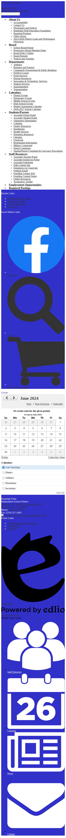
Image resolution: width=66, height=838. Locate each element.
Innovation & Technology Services (30, 81)
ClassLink (18, 140)
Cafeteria (18, 123)
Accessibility (13, 526)
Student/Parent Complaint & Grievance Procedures (38, 151)
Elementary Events (23, 98)
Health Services (21, 131)
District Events (21, 95)
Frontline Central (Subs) (25, 176)
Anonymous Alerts (16, 201)
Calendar (11, 528)
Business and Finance (24, 67)
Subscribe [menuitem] (58, 404)
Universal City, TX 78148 (21, 505)
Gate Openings (12, 467)
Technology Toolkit (23, 181)
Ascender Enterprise (23, 162)
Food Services (20, 75)
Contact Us (19, 25)
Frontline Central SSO (24, 173)
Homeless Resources (24, 134)
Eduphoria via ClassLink (26, 168)
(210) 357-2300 (16, 510)
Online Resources (22, 179)
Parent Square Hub (16, 204)
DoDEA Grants (21, 73)
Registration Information (25, 142)
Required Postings (22, 33)
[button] (14, 19)
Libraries (18, 137)
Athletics (18, 64)
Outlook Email (21, 170)
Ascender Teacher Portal (25, 157)
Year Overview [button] (42, 404)
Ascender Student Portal (25, 118)
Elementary (10, 483)
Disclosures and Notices (25, 28)
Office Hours (20, 36)
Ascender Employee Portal (26, 159)
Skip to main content (11, 2)
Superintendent (21, 86)
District (8, 472)
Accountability (21, 22)
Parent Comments (22, 148)
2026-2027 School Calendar (27, 109)
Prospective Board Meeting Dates (30, 50)
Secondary (10, 488)
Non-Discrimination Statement (22, 523)
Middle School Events (24, 101)
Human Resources (22, 78)
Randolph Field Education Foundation (32, 30)
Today (4, 457)
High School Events (23, 103)
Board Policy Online (23, 53)
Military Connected (23, 145)
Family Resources (22, 126)
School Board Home (23, 47)
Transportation (20, 89)
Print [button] (29, 404)
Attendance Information (25, 120)
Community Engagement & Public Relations (35, 70)
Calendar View (56, 457)
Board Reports (21, 56)
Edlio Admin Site (22, 165)
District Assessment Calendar (28, 106)
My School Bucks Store (19, 198)
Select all (60, 492)
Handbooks (19, 129)
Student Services (22, 84)
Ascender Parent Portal (25, 115)
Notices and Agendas (24, 58)
